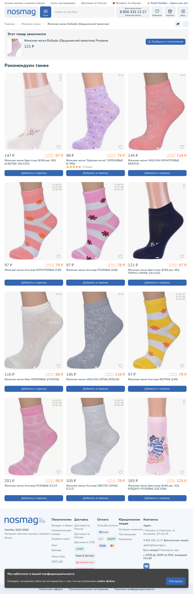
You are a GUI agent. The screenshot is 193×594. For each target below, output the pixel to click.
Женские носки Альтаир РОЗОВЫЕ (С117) (31, 485)
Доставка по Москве (82, 535)
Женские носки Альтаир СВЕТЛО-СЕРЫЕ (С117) (92, 487)
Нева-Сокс (58, 556)
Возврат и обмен (62, 525)
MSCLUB (57, 561)
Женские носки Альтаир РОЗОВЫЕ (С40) (91, 270)
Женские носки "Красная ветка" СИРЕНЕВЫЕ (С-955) (94, 162)
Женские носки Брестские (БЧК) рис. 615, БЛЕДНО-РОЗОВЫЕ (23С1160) (154, 487)
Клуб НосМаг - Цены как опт (169, 3)
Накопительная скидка (61, 532)
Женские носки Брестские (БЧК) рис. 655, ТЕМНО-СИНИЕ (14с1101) (154, 271)
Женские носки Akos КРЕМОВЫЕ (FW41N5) (32, 379)
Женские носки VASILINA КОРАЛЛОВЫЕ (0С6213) (153, 162)
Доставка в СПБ (84, 542)
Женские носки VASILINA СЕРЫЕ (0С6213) (92, 379)
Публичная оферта (51, 589)
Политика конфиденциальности (134, 589)
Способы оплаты (107, 525)
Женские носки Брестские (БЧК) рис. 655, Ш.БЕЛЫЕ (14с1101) (30, 162)
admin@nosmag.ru (154, 545)
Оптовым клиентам (130, 529)
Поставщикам (127, 534)
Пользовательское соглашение (88, 589)
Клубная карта (61, 539)
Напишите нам (169, 550)
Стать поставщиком (63, 3)
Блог (54, 545)
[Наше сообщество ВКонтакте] (146, 566)
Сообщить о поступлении (167, 41)
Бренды (56, 550)
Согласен (175, 581)
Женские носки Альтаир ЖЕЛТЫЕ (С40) (153, 379)
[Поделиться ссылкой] (178, 24)
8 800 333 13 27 (153, 540)
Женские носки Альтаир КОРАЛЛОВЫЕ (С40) (33, 270)
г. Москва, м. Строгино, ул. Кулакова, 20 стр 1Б (159, 532)
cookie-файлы (106, 581)
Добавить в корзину (34, 173)
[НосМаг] (21, 12)
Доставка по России (93, 3)
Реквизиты (125, 539)
